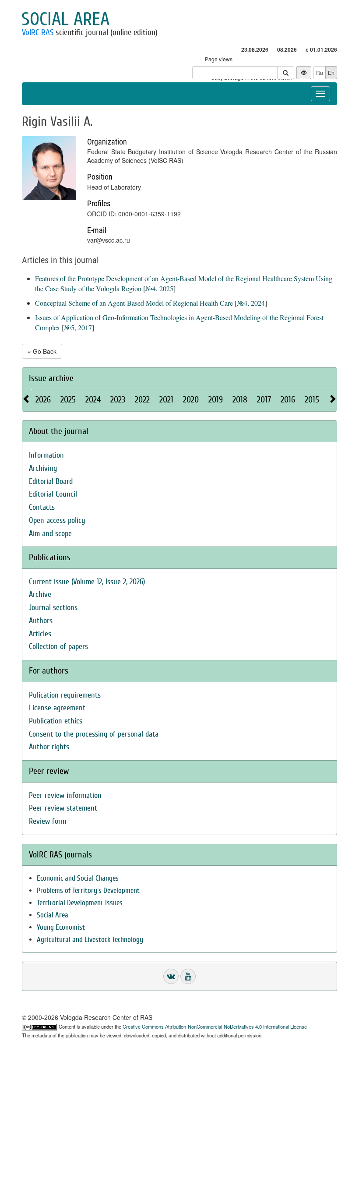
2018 (239, 400)
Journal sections (53, 607)
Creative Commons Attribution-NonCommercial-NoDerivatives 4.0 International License (215, 1026)
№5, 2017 (78, 327)
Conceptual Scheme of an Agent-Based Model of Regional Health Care (134, 302)
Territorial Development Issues (80, 903)
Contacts (42, 507)
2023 (117, 400)
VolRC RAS (37, 32)
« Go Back (42, 351)
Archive (40, 594)
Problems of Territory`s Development (88, 890)
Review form (47, 821)
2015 (312, 400)
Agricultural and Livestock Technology (90, 939)
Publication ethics (55, 721)
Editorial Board (51, 481)
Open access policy (57, 520)
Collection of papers (58, 646)
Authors (41, 620)
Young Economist (61, 927)
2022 (142, 400)
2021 (166, 400)
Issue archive (51, 378)
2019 (215, 400)
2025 (68, 400)
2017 (264, 400)
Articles (40, 633)
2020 (191, 400)
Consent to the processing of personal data (93, 734)
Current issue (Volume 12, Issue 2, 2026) (87, 581)
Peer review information (65, 795)
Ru (319, 72)
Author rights (49, 746)
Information (46, 455)
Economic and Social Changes (78, 878)
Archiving (43, 468)
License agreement (57, 707)
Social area (65, 19)
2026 (43, 400)
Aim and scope (50, 533)
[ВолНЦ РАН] (171, 976)
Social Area (52, 915)
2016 (288, 400)
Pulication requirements (65, 695)
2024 (93, 400)
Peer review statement (63, 808)
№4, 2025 (159, 288)
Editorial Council (53, 494)
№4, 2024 (251, 302)
